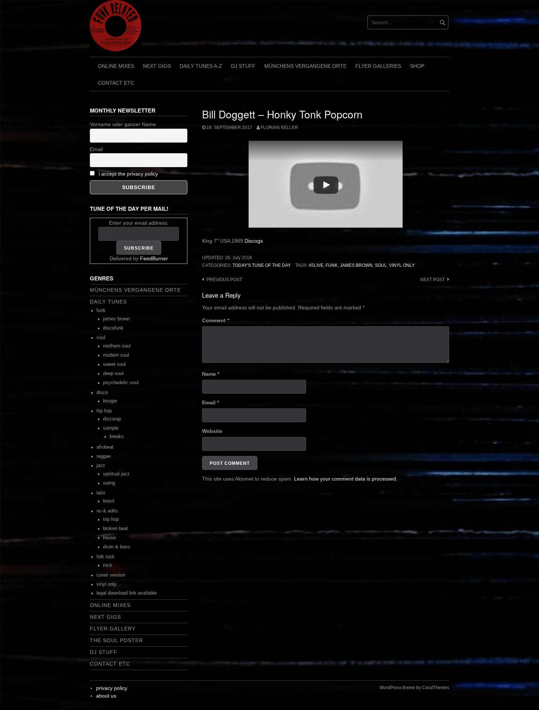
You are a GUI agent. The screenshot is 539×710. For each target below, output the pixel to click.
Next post (432, 279)
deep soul (113, 373)
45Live (316, 265)
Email (210, 402)
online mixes (116, 66)
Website (212, 431)
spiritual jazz (116, 474)
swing (109, 483)
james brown (356, 265)
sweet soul (114, 364)
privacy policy (111, 688)
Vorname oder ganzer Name (123, 124)
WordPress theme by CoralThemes (414, 687)
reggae (103, 456)
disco (102, 392)
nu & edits (107, 511)
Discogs (254, 241)
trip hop (111, 519)
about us (106, 696)
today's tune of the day (261, 265)
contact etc (116, 83)
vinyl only (402, 265)
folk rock (105, 556)
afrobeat (105, 447)
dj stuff (243, 66)
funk (332, 265)
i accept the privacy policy (128, 174)
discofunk (113, 328)
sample (110, 428)
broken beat (115, 528)
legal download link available (126, 593)
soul (381, 265)
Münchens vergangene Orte (305, 66)
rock (107, 565)
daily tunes (108, 302)
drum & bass (116, 546)
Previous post (224, 279)
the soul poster (116, 640)
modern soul (116, 355)
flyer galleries (378, 66)
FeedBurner (154, 258)
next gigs (157, 66)
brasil (108, 501)
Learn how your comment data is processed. (345, 479)
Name (210, 374)
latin (100, 493)
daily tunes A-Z (201, 66)
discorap (112, 419)
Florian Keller (279, 127)
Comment (215, 320)
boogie (110, 401)
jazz (100, 465)
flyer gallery (113, 629)
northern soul (117, 346)
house (109, 537)
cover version (110, 575)
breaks (117, 436)
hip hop (104, 410)
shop (417, 66)
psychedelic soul (121, 382)
